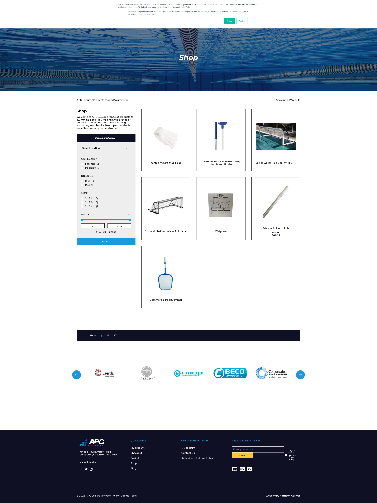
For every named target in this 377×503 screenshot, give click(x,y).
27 (115, 335)
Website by (283, 495)
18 (108, 335)
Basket (134, 458)
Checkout (136, 453)
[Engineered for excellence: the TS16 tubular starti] (282, 411)
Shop (133, 463)
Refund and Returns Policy (197, 458)
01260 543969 (88, 461)
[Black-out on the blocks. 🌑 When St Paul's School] (157, 411)
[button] (76, 374)
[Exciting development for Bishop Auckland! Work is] (219, 411)
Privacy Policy (110, 495)
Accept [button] (229, 21)
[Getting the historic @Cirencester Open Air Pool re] (94, 411)
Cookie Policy (129, 495)
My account (137, 447)
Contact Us (188, 453)
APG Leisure (84, 100)
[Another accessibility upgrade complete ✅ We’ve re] (31, 411)
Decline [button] (242, 21)
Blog (133, 468)
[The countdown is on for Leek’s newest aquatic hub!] (345, 411)
